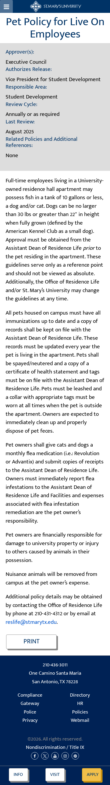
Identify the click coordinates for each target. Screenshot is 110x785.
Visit (55, 774)
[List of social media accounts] (55, 756)
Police (30, 712)
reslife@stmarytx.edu (31, 622)
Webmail (80, 720)
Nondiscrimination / (55, 747)
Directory (80, 695)
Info (18, 774)
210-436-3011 (55, 665)
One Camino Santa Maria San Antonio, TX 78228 (55, 677)
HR (80, 703)
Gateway (30, 703)
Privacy (30, 720)
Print (31, 641)
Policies (80, 712)
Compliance (30, 695)
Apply (93, 774)
